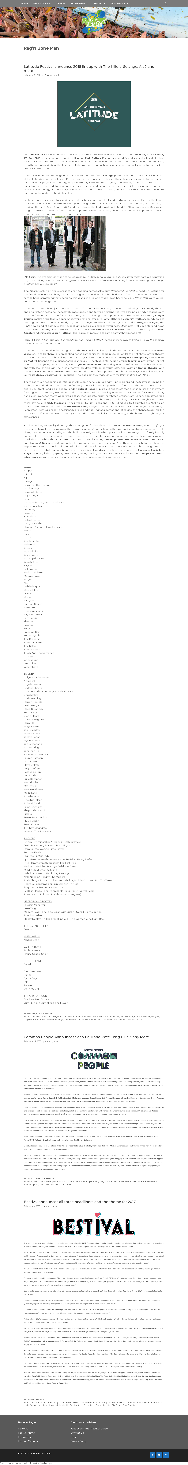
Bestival (31, 1399)
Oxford (84, 1181)
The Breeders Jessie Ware (77, 1019)
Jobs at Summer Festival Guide (89, 1428)
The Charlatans (98, 1019)
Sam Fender (48, 1019)
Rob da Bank (124, 1181)
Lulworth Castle (57, 1405)
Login (74, 1437)
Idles (109, 1016)
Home (24, 3)
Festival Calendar (42, 3)
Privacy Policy (79, 1441)
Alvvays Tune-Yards (41, 1016)
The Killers (112, 1019)
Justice (145, 1402)
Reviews (61, 3)
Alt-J (29, 1016)
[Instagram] (166, 1455)
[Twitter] (159, 1455)
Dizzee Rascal (122, 1402)
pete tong (94, 1181)
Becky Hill (32, 1181)
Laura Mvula (156, 1402)
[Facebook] (152, 1455)
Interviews (24, 1437)
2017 (29, 1402)
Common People (36, 1178)
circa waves (86, 1402)
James (116, 1016)
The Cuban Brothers (49, 1184)
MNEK (69, 1405)
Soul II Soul (121, 1405)
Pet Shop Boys (80, 1405)
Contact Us (77, 1432)
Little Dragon (30, 1405)
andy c (57, 1402)
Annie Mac (66, 1402)
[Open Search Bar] (166, 3)
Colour (96, 1402)
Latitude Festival (44, 1013)
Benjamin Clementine (63, 1016)
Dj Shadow (135, 1402)
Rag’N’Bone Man (32, 1019)
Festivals (98, 3)
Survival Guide (118, 3)
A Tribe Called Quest (42, 1402)
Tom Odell (66, 1184)
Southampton (31, 1184)
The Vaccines (124, 1019)
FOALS (60, 1181)
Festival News (78, 3)
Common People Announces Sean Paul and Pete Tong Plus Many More (86, 1037)
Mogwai (155, 1016)
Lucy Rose (43, 1405)
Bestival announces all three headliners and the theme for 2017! (80, 1202)
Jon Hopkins (126, 1016)
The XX (131, 1405)
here (48, 168)
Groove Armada (72, 1181)
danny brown (108, 1402)
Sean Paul (152, 1181)
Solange (59, 1019)
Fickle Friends (99, 1016)
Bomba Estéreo (83, 1016)
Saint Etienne (139, 1181)
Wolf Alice (137, 1019)
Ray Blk (111, 1405)
